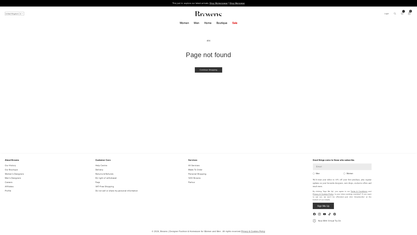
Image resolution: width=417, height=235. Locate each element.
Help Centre (101, 165)
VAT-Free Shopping (104, 186)
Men (196, 22)
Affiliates (9, 186)
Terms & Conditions (359, 191)
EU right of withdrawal (106, 178)
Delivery (99, 169)
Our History (10, 165)
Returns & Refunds (104, 174)
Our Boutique (11, 169)
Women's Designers (14, 174)
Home (208, 22)
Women (184, 22)
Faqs (97, 182)
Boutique (221, 22)
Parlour (191, 182)
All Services (194, 165)
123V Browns (194, 178)
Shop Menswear (237, 3)
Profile (8, 190)
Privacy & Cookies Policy (323, 194)
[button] (394, 13)
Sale (234, 22)
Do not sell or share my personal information (116, 190)
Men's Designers (13, 178)
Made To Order (195, 169)
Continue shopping (208, 70)
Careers (9, 182)
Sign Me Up (323, 205)
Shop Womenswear (218, 3)
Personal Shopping (197, 174)
